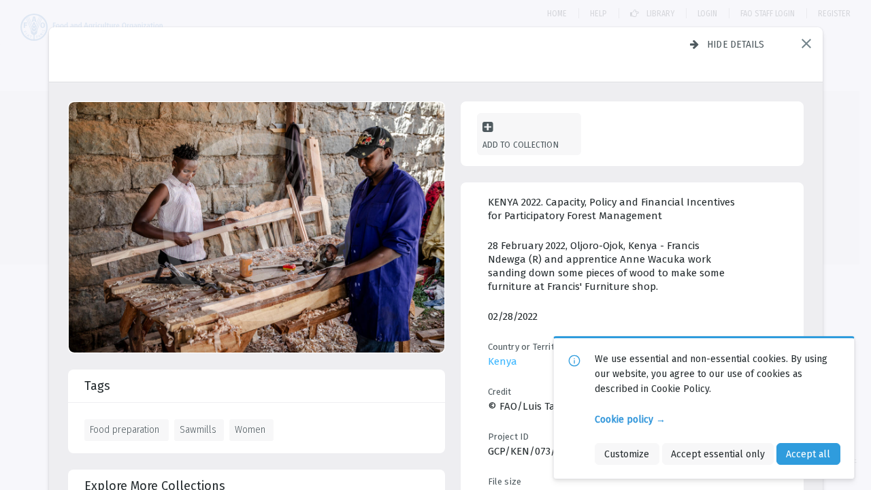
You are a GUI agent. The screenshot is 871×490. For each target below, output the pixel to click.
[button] (806, 43)
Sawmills (198, 429)
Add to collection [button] (520, 145)
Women (250, 429)
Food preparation (124, 429)
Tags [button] (97, 385)
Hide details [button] (736, 44)
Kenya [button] (502, 361)
